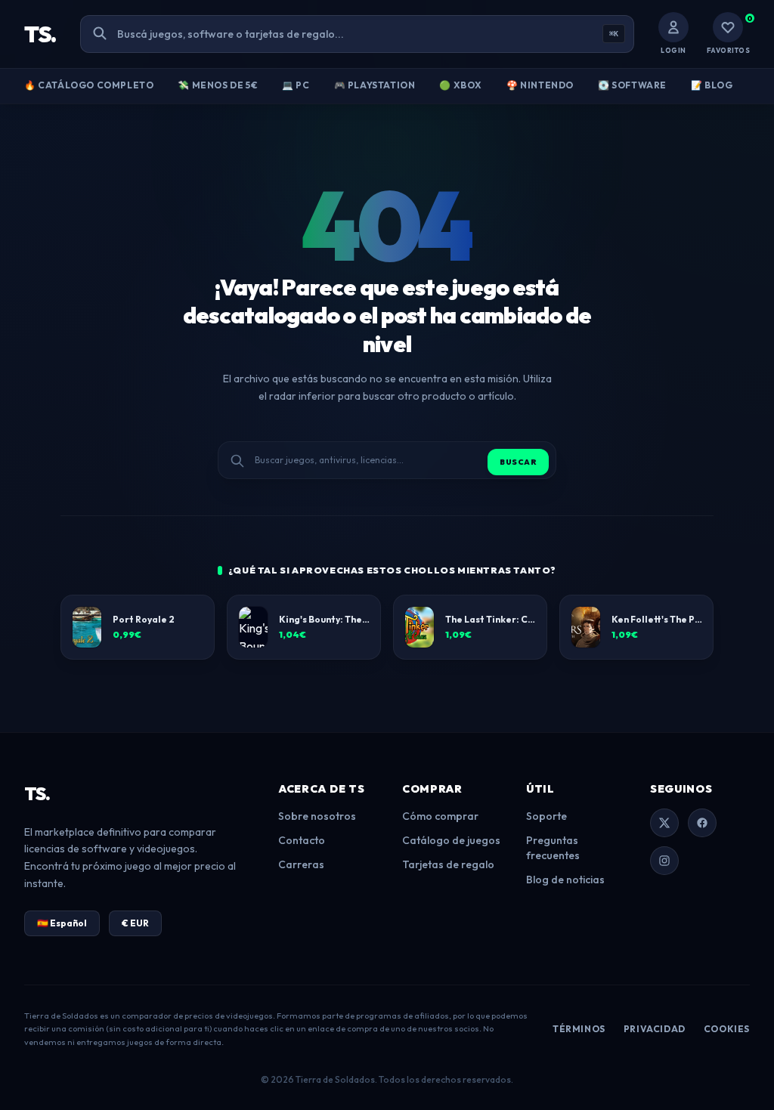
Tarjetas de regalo (448, 864)
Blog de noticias (565, 879)
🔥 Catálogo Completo (88, 85)
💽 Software (632, 85)
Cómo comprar (440, 816)
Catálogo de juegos (451, 840)
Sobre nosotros (317, 816)
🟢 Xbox (460, 85)
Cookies (727, 1028)
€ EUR (135, 923)
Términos (579, 1028)
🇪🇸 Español (62, 923)
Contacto (301, 840)
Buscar (518, 462)
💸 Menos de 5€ (218, 85)
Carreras (301, 864)
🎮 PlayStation (375, 85)
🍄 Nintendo (540, 85)
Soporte (546, 816)
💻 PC (295, 85)
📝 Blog (712, 85)
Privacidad (655, 1028)
